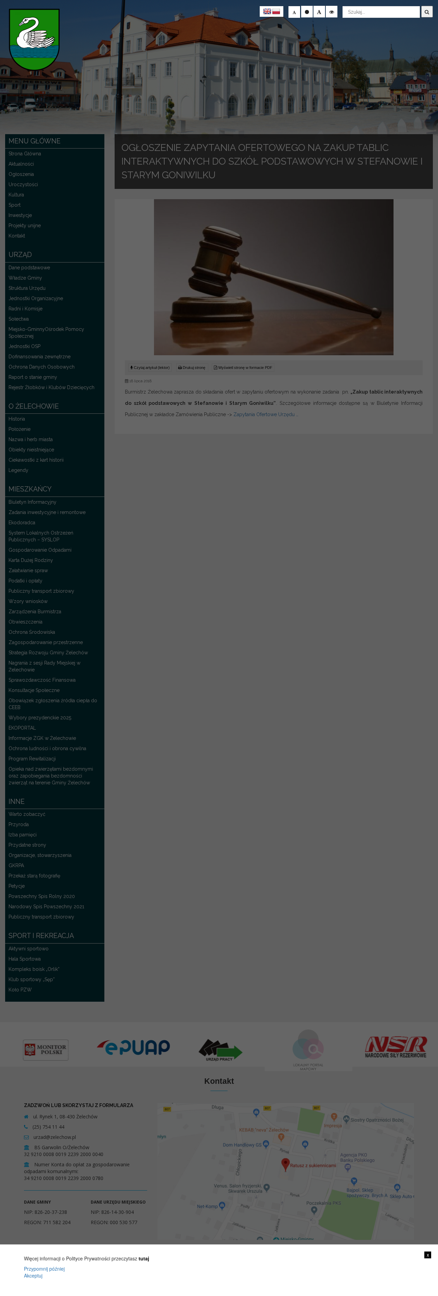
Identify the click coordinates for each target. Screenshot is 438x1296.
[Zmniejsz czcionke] (294, 12)
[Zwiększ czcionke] (319, 11)
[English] (267, 11)
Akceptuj (33, 1275)
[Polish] (276, 11)
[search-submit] (427, 11)
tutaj (144, 1258)
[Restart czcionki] (307, 11)
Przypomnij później (44, 1268)
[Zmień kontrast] (331, 11)
